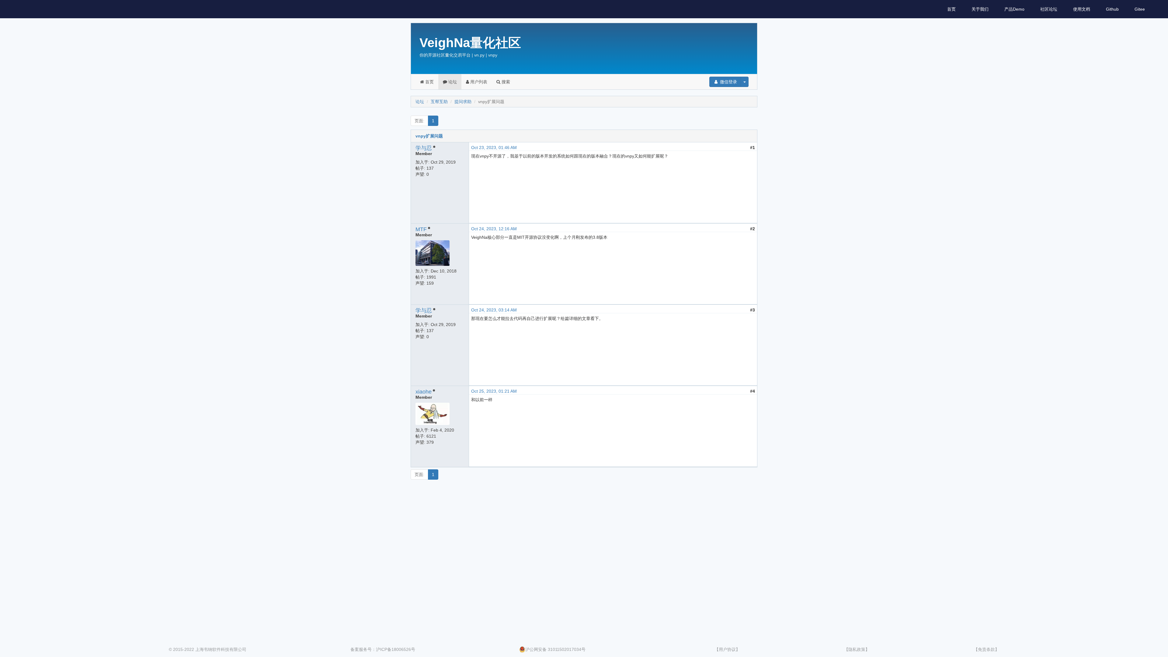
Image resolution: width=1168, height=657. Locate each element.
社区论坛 (1048, 9)
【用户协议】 (727, 649)
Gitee (1140, 9)
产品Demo (1014, 9)
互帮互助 (439, 101)
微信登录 (728, 81)
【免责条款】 (986, 649)
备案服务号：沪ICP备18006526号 (382, 649)
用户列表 (478, 81)
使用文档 (1081, 9)
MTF (421, 229)
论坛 (452, 81)
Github (1112, 9)
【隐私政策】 (857, 649)
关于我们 (980, 9)
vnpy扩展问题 (429, 136)
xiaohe (423, 392)
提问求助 (462, 101)
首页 (951, 9)
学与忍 (423, 148)
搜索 (505, 81)
